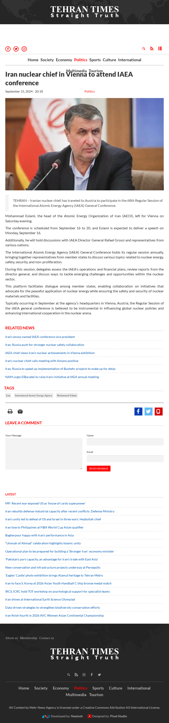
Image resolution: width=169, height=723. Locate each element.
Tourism (96, 70)
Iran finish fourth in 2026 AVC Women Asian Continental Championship (54, 615)
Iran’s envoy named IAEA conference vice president (40, 337)
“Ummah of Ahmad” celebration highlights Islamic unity (43, 543)
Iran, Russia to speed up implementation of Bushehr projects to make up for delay (60, 369)
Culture (109, 59)
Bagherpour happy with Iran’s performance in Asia (39, 535)
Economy (64, 59)
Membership (28, 638)
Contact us (46, 638)
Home (33, 59)
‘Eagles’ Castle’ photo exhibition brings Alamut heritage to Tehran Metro (54, 575)
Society (47, 59)
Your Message (13, 435)
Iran (8, 395)
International (129, 59)
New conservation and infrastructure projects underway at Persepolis (52, 567)
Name (90, 435)
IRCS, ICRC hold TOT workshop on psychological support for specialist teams (57, 591)
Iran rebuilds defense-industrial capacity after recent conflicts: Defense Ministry (59, 511)
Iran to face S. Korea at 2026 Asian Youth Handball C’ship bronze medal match (58, 583)
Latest (10, 494)
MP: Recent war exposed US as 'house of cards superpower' (45, 503)
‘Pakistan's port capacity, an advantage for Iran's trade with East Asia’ (51, 559)
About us (11, 638)
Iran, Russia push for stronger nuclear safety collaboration (44, 345)
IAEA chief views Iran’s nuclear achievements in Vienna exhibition (50, 353)
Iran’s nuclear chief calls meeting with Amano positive (41, 361)
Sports (95, 59)
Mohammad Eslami (67, 395)
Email (90, 452)
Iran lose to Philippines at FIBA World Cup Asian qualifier (44, 527)
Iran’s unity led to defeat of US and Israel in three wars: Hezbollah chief (53, 519)
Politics (80, 59)
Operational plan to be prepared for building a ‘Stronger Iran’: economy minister (59, 551)
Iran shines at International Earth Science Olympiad (40, 599)
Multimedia (76, 70)
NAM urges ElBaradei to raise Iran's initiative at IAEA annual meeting (52, 377)
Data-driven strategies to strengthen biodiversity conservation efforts (52, 607)
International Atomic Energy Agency (33, 395)
